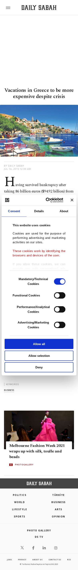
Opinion (58, 516)
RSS (69, 559)
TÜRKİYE (58, 495)
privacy (22, 559)
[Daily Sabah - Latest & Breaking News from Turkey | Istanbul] (38, 7)
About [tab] (64, 211)
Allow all (39, 344)
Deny (39, 367)
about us (37, 559)
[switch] (59, 295)
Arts (58, 509)
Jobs (9, 559)
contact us (55, 559)
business (9, 390)
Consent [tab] (14, 211)
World (19, 502)
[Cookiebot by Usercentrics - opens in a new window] (47, 200)
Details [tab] (39, 211)
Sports (19, 516)
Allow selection (39, 355)
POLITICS (19, 495)
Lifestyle (19, 509)
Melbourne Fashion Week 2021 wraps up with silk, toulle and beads (37, 451)
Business (58, 502)
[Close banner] (72, 200)
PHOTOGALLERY (24, 464)
